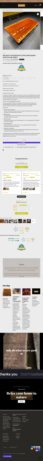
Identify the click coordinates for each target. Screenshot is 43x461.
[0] (39, 5)
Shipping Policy (6, 436)
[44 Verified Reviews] (21, 73)
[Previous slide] (1, 184)
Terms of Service (6, 439)
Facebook (18, 436)
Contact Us (24, 421)
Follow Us (18, 433)
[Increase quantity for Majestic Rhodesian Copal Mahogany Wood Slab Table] (7, 140)
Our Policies (5, 433)
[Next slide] (42, 184)
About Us (24, 414)
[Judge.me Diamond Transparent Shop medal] (16, 229)
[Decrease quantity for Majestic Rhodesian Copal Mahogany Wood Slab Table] (4, 140)
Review (23, 418)
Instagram (18, 437)
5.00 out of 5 (24, 201)
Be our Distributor (25, 419)
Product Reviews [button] (21, 196)
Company (24, 416)
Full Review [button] (5, 192)
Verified (20, 233)
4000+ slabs (13, 101)
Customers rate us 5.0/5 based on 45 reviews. (12, 63)
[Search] (38, 5)
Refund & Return (6, 437)
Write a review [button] (21, 166)
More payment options (21, 144)
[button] (21, 401)
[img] (6, 175)
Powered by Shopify (22, 453)
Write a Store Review (21, 213)
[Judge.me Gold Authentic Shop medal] (21, 229)
